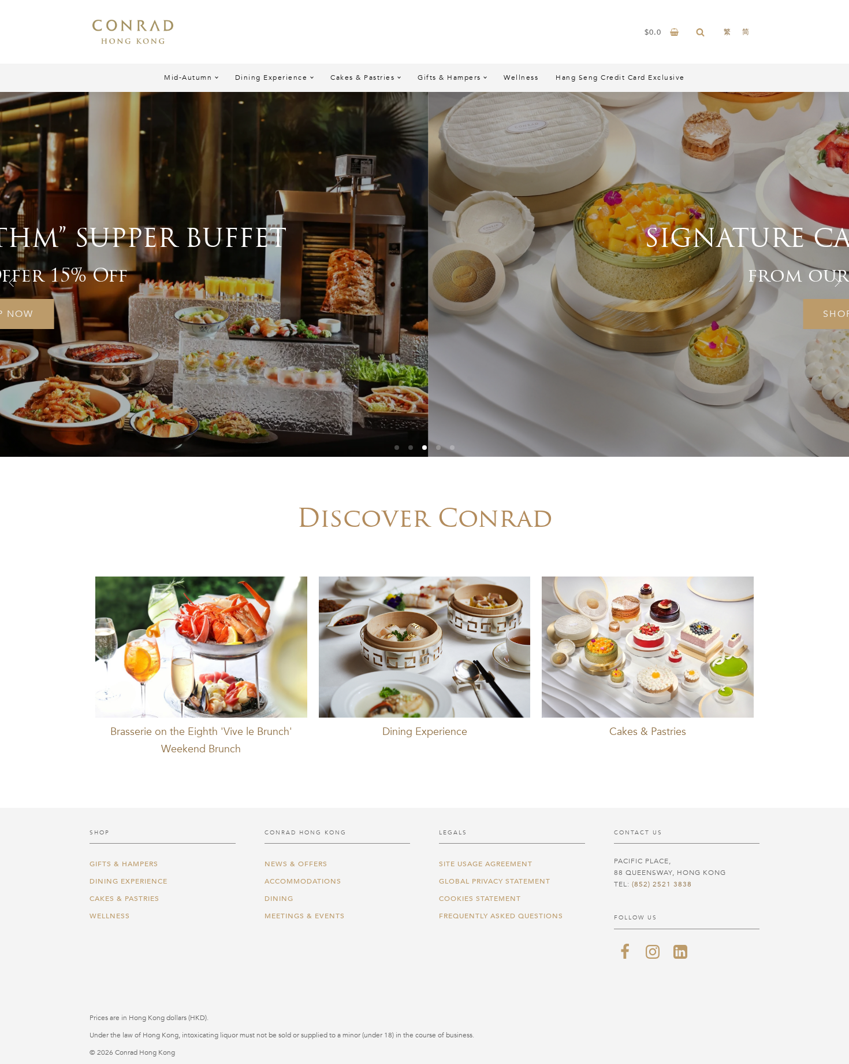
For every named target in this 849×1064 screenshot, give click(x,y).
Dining (279, 898)
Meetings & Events (305, 916)
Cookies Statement (480, 898)
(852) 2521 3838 (662, 884)
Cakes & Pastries (362, 77)
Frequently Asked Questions (501, 916)
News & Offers (296, 864)
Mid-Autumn (188, 77)
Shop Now (425, 314)
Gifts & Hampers (449, 77)
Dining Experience (271, 77)
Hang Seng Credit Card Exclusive (620, 77)
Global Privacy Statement (494, 881)
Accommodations (303, 881)
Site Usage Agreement (486, 864)
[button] (11, 282)
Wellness (521, 77)
